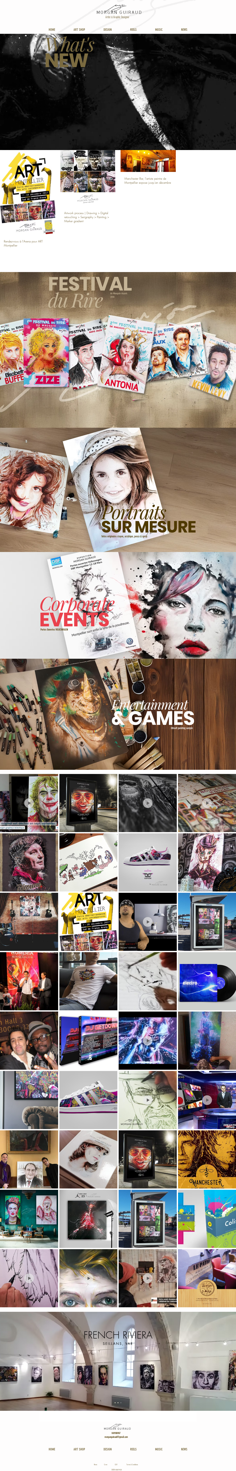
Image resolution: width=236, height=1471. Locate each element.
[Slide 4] (115, 1402)
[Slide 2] (120, 1402)
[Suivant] (218, 1361)
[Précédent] (17, 1361)
